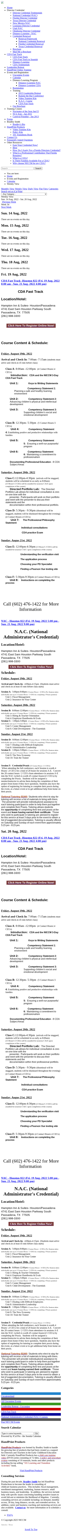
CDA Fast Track (14, 54)
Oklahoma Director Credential (26, 31)
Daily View (33, 189)
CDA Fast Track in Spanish (25, 59)
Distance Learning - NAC (24, 33)
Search (38, 168)
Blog (15, 147)
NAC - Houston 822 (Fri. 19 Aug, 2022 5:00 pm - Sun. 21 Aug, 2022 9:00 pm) (30, 622)
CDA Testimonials (21, 64)
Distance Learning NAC (29, 83)
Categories (53, 189)
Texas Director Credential (24, 20)
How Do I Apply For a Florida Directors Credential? (37, 150)
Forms (10, 119)
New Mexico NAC (21, 23)
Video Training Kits (27, 98)
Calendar (17, 77)
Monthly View (7, 189)
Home (10, 7)
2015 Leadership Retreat (29, 93)
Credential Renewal (22, 36)
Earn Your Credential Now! (25, 145)
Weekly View (21, 189)
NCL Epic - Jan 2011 (22, 114)
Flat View (43, 189)
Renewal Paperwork (27, 38)
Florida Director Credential (25, 18)
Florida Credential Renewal (31, 44)
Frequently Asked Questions (20, 140)
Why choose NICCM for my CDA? (29, 163)
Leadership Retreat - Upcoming (15, 1406)
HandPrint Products (16, 127)
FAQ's (10, 1515)
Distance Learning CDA (29, 85)
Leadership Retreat (15, 67)
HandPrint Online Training (19, 70)
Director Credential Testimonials (27, 13)
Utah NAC (18, 28)
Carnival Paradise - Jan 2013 (26, 116)
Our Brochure (19, 106)
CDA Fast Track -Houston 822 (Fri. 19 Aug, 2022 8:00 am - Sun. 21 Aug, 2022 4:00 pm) (30, 282)
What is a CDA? (20, 158)
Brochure (17, 49)
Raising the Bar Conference (31, 96)
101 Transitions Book (22, 134)
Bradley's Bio (19, 124)
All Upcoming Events (11, 1401)
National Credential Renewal (31, 41)
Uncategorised (7, 1396)
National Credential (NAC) (25, 15)
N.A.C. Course (25, 101)
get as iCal (12, 191)
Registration (18, 88)
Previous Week (9, 202)
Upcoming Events (21, 75)
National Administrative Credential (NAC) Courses (24, 1417)
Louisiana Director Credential (26, 26)
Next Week (6, 207)
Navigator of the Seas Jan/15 (26, 111)
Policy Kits (18, 132)
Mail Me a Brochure (22, 51)
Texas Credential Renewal (30, 46)
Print (20, 191)
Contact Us (12, 137)
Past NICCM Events (10, 1422)
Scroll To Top (31, 1529)
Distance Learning (21, 62)
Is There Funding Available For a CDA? (31, 160)
